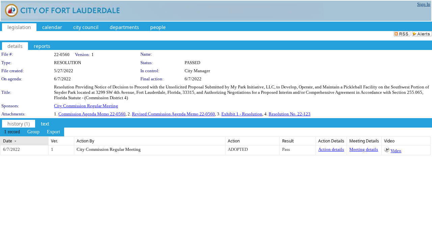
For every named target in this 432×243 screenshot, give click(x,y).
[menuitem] (12, 132)
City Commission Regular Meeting (86, 105)
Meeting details (363, 149)
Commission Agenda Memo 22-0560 (92, 113)
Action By (85, 141)
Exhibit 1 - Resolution (241, 113)
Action (234, 141)
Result (288, 141)
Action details (331, 149)
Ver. (54, 141)
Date (7, 141)
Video (395, 150)
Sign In (423, 4)
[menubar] (32, 132)
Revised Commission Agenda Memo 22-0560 (173, 113)
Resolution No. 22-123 (289, 113)
